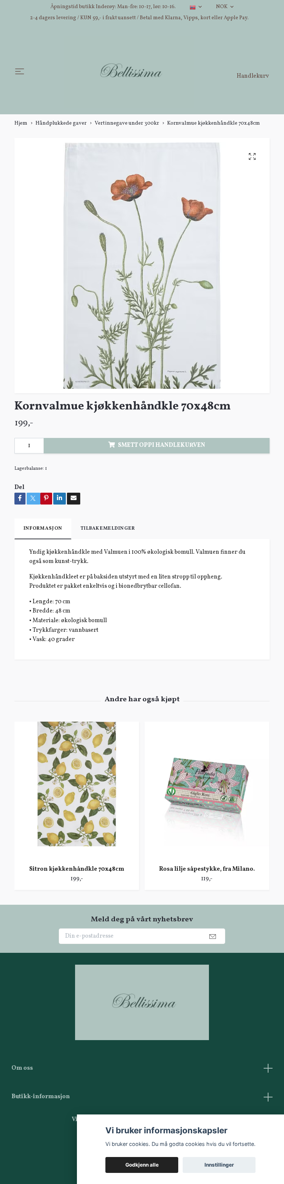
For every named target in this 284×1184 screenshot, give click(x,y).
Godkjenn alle (142, 1165)
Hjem (20, 125)
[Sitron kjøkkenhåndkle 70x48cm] (76, 793)
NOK (222, 6)
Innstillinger (219, 1165)
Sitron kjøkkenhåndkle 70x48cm (76, 871)
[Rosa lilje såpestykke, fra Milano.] (207, 793)
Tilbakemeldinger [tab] (108, 531)
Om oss (22, 1070)
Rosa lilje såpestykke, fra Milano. (207, 871)
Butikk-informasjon (40, 1099)
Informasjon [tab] (43, 531)
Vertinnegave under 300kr (127, 125)
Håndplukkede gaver (61, 125)
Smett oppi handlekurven (161, 448)
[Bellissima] (129, 73)
